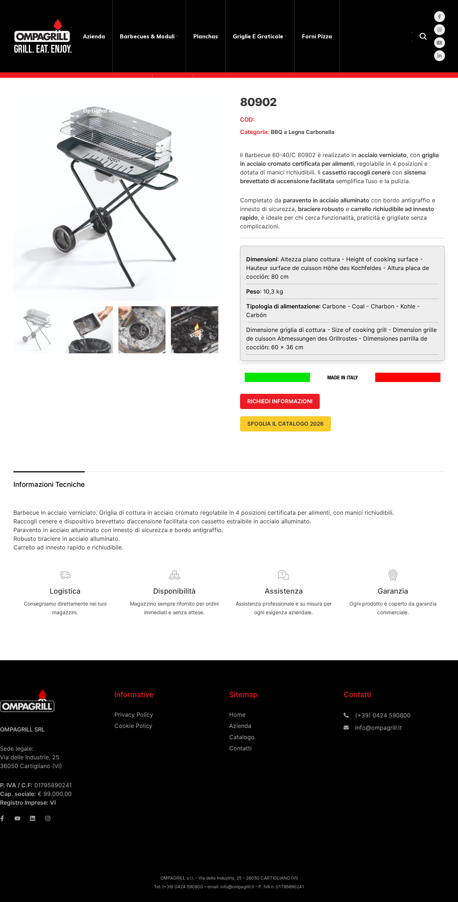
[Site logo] (44, 35)
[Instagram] (48, 818)
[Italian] (412, 40)
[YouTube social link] (439, 42)
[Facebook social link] (439, 16)
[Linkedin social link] (439, 55)
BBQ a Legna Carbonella (303, 131)
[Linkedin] (32, 818)
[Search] (423, 36)
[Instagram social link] (439, 29)
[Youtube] (17, 818)
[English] (412, 32)
